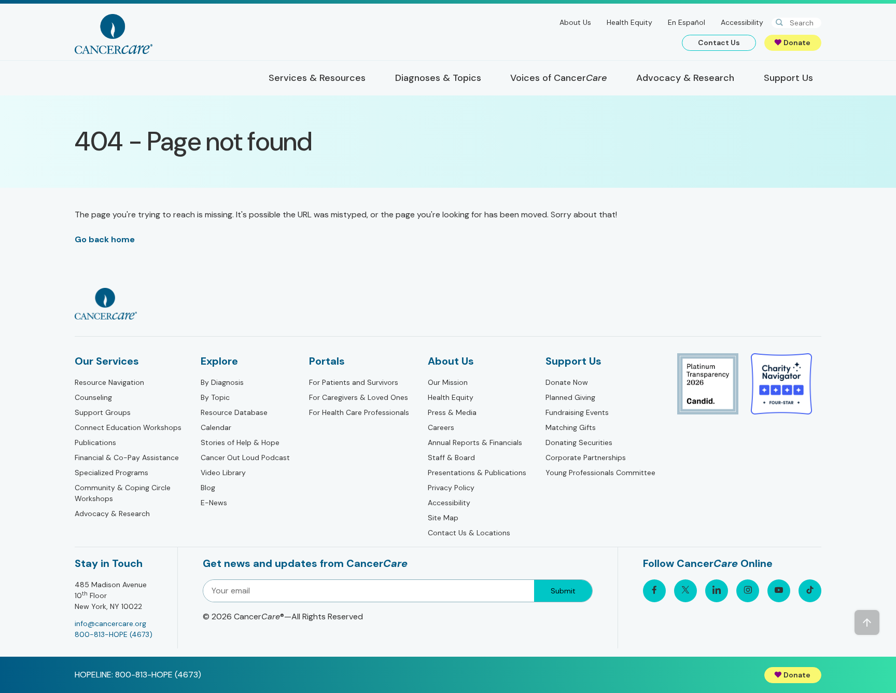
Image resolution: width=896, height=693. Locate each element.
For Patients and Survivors (353, 382)
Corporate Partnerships (585, 457)
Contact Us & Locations (469, 532)
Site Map (443, 517)
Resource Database (234, 412)
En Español (686, 22)
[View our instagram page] (747, 590)
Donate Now (566, 382)
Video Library (223, 472)
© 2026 (283, 616)
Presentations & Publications (477, 472)
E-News (214, 502)
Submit (563, 590)
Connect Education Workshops (128, 427)
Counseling (93, 397)
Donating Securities (578, 442)
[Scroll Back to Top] (867, 622)
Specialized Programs (111, 472)
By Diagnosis (222, 382)
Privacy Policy (451, 487)
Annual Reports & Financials (475, 442)
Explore (219, 361)
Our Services (107, 361)
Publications (95, 442)
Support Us (573, 361)
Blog (208, 487)
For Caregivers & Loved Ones (358, 397)
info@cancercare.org (110, 623)
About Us (575, 22)
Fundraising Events (577, 412)
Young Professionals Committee (600, 472)
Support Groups (103, 412)
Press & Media (452, 412)
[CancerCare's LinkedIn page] (716, 590)
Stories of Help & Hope (240, 442)
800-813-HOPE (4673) (113, 634)
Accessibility (742, 22)
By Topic (215, 397)
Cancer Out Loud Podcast (245, 457)
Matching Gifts (570, 427)
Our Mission (448, 382)
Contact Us (719, 42)
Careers (441, 427)
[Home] (113, 34)
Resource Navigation (109, 382)
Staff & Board (451, 457)
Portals (327, 361)
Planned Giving (570, 397)
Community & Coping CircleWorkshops (123, 493)
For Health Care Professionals (359, 412)
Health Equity (629, 22)
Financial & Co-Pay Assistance (127, 457)
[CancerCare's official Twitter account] (685, 590)
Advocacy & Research (112, 513)
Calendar (216, 427)
